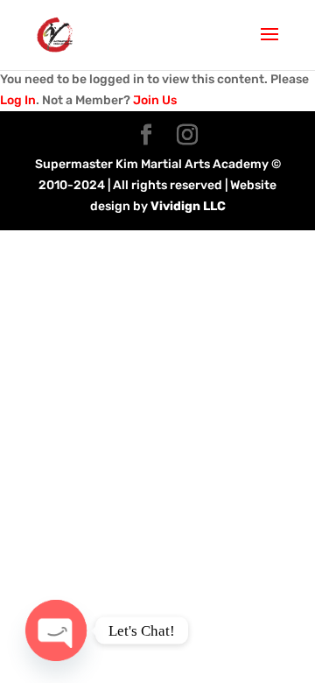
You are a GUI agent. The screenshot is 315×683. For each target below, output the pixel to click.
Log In (18, 100)
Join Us (155, 100)
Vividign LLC (188, 206)
